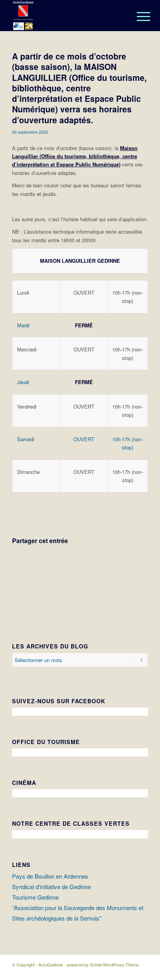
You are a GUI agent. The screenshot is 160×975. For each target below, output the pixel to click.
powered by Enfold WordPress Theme (103, 964)
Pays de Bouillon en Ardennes (50, 876)
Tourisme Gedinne (35, 897)
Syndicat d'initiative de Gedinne (51, 886)
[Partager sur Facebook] (80, 562)
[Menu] (137, 16)
